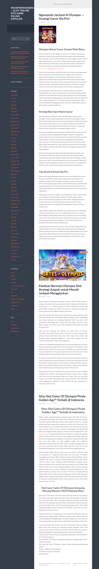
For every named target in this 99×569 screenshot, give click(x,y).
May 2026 (13, 105)
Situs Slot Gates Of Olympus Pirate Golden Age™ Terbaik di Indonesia (62, 398)
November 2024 (15, 164)
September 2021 (15, 247)
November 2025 (15, 124)
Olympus (56, 100)
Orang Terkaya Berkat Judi (18, 286)
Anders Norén (83, 563)
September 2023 (15, 210)
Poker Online (14, 289)
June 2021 (13, 253)
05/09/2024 (42, 403)
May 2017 (13, 260)
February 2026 (15, 115)
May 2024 (13, 184)
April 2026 (13, 108)
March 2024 (14, 190)
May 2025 (13, 144)
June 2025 (13, 141)
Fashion (13, 276)
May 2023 (13, 223)
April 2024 (13, 187)
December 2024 (15, 161)
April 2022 (13, 237)
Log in (12, 321)
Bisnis (12, 272)
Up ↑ (75, 565)
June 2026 (13, 101)
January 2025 (14, 157)
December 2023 (15, 200)
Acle (48, 22)
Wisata (13, 309)
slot (12, 292)
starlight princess (15, 302)
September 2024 (15, 171)
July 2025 (13, 138)
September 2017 (15, 256)
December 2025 (15, 121)
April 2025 (13, 148)
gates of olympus (44, 434)
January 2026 (14, 118)
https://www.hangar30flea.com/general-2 (51, 68)
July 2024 (13, 177)
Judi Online (14, 279)
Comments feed (15, 328)
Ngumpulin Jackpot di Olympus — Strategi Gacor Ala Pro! (61, 16)
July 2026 (13, 98)
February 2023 (15, 233)
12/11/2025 (42, 22)
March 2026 (14, 111)
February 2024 (15, 194)
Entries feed (14, 325)
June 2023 (13, 220)
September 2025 (15, 131)
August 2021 (14, 250)
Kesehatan (13, 282)
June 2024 (13, 181)
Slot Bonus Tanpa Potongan (18, 299)
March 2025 (14, 151)
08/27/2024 (42, 296)
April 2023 (13, 227)
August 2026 (14, 95)
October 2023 (14, 207)
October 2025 (14, 128)
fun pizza (49, 306)
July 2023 (13, 217)
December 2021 (15, 243)
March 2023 (14, 230)
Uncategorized (14, 305)
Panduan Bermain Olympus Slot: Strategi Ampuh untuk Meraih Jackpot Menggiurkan (60, 289)
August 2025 (14, 134)
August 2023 (14, 214)
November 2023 (15, 204)
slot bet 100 (14, 295)
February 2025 (15, 154)
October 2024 (14, 167)
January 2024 (14, 197)
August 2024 (14, 174)
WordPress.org (15, 331)
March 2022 (14, 240)
